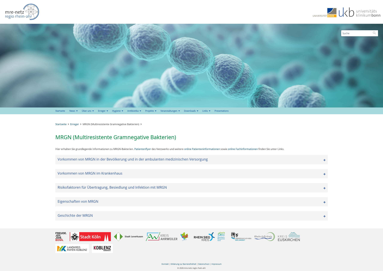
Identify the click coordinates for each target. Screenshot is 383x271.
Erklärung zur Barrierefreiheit (183, 264)
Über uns (86, 110)
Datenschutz (203, 264)
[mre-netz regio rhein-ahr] (22, 12)
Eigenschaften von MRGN (78, 201)
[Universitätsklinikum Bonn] (360, 12)
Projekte (149, 110)
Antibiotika (133, 110)
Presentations (222, 110)
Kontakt (165, 264)
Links (205, 110)
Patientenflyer (143, 149)
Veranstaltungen (169, 110)
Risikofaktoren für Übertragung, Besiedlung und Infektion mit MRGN (112, 187)
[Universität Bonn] (324, 12)
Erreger (101, 110)
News (72, 110)
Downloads (190, 110)
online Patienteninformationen (202, 149)
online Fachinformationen (243, 149)
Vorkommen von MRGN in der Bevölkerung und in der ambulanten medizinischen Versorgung (133, 159)
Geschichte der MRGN (75, 215)
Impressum (216, 264)
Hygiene (116, 110)
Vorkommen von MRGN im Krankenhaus (90, 173)
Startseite (60, 110)
